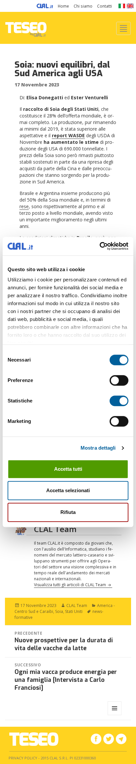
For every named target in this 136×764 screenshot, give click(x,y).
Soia (59, 611)
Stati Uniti (74, 611)
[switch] (119, 380)
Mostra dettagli (98, 448)
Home (63, 6)
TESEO (26, 28)
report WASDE (68, 135)
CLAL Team (76, 605)
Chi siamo (83, 6)
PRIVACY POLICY (23, 757)
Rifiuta (68, 512)
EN (130, 6)
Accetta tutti (68, 469)
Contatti (104, 6)
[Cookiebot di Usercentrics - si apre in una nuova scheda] (99, 246)
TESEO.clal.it (33, 739)
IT (121, 6)
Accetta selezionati (68, 490)
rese (24, 206)
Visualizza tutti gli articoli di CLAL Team (70, 585)
